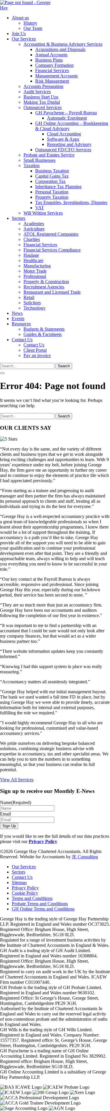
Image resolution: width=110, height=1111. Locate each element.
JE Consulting (85, 856)
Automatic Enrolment (67, 117)
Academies (33, 223)
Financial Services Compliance (52, 249)
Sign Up (9, 826)
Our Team (32, 28)
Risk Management (52, 81)
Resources (21, 323)
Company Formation (54, 65)
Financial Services (52, 70)
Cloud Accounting (64, 133)
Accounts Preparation (43, 86)
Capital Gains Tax (52, 176)
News (17, 313)
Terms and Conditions (32, 898)
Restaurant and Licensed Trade (52, 292)
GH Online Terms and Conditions (43, 908)
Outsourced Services (42, 107)
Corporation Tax (50, 181)
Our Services (24, 38)
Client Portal (35, 350)
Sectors (18, 218)
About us (20, 17)
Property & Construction (46, 281)
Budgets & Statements (44, 329)
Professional (34, 276)
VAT (39, 207)
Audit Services (37, 91)
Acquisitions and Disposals (60, 49)
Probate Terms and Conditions (40, 903)
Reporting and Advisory (69, 144)
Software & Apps (63, 139)
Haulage (31, 255)
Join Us (19, 33)
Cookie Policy (25, 893)
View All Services (16, 779)
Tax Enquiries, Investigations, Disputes (71, 202)
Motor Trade (35, 271)
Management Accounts (56, 75)
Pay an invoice (37, 355)
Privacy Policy (43, 841)
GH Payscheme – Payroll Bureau (66, 112)
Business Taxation (52, 170)
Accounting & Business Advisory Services (62, 44)
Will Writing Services (43, 212)
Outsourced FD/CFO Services (63, 149)
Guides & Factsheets (42, 334)
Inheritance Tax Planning (58, 186)
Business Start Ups (40, 96)
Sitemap (19, 882)
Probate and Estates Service (49, 154)
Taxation (31, 165)
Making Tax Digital (41, 102)
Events (18, 318)
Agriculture (34, 228)
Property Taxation (51, 197)
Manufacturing (37, 265)
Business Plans (49, 59)
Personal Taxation (51, 191)
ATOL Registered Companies (50, 234)
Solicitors (32, 302)
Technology (34, 307)
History (30, 23)
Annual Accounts (51, 54)
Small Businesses (39, 160)
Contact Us (22, 339)
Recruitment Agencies (43, 286)
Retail (28, 297)
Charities (31, 239)
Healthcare (33, 260)
